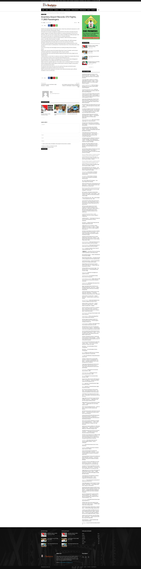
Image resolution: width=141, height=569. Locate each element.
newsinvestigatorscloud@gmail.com (66, 562)
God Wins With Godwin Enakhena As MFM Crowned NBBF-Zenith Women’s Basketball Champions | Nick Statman (91, 488)
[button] (98, 10)
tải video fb (84, 222)
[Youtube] (99, 0)
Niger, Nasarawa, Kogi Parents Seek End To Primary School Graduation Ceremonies (91, 280)
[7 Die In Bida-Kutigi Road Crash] (73, 108)
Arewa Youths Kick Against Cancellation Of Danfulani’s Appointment (90, 453)
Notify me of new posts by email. (48, 147)
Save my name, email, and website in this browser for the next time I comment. (56, 143)
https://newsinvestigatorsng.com (54, 93)
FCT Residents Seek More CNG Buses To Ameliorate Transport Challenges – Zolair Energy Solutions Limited (90, 139)
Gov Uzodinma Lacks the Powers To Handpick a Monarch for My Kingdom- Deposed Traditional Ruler (70, 85)
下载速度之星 (84, 251)
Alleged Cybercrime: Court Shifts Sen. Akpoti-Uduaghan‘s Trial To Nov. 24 (90, 228)
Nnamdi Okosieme (85, 519)
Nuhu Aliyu (84, 346)
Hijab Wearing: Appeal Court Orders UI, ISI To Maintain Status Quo (90, 76)
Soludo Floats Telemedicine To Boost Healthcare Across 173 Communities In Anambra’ (91, 338)
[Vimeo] (97, 0)
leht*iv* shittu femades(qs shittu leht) (88, 406)
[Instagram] (94, 0)
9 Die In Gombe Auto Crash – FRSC (89, 198)
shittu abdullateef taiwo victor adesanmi (89, 167)
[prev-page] (41, 117)
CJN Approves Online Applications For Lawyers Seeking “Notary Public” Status (90, 238)
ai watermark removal (86, 260)
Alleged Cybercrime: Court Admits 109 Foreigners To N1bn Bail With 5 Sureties (90, 472)
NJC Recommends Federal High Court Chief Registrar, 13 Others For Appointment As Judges (91, 168)
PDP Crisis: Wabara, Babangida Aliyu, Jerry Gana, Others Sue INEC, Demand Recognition (90, 86)
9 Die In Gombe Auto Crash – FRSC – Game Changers (91, 197)
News (45, 14)
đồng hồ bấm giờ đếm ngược (87, 257)
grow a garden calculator (86, 254)
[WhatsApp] (57, 25)
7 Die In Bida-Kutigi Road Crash (93, 56)
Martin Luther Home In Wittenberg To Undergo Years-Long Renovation (90, 423)
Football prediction (85, 218)
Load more (90, 67)
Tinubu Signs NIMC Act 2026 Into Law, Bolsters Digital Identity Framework (90, 82)
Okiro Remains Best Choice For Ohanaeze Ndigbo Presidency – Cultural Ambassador (89, 441)
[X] (96, 0)
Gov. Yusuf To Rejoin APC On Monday (88, 180)
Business (45, 12)
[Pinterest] (54, 25)
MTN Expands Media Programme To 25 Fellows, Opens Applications (90, 116)
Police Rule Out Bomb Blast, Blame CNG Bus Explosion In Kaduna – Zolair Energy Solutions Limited (90, 128)
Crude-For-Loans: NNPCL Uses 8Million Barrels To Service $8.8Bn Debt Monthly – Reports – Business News (90, 511)
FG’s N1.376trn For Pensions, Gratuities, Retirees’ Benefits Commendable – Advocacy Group (89, 173)
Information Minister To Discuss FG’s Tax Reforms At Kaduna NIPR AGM (90, 458)
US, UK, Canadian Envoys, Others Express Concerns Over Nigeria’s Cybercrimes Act (91, 333)
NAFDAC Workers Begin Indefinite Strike (92, 507)
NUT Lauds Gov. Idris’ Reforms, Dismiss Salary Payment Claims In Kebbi (90, 194)
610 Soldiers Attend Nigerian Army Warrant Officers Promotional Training (90, 233)
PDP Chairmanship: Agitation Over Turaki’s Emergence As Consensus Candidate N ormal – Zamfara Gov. (90, 210)
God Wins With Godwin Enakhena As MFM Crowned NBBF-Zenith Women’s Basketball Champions (90, 490)
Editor (44, 22)
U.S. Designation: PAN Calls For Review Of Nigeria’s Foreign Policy (90, 215)
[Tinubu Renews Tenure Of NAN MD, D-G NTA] (60, 108)
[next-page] (43, 117)
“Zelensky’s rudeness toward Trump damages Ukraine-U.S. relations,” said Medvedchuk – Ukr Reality (90, 360)
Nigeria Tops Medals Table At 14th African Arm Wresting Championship (90, 288)
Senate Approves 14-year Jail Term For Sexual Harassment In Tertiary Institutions (91, 219)
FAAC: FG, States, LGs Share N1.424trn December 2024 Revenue (91, 408)
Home (42, 12)
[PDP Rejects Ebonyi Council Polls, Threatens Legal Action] (84, 63)
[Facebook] (93, 0)
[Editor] (42, 22)
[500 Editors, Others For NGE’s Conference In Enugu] (47, 108)
